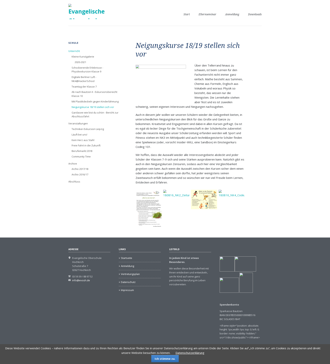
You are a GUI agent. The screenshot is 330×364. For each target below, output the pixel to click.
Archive (72, 163)
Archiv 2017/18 (80, 169)
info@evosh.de (81, 280)
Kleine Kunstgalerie (83, 56)
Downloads (255, 14)
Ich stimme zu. (165, 359)
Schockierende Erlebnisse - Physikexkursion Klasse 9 (87, 69)
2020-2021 (80, 62)
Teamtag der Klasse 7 (84, 86)
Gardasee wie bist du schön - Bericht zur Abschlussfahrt (95, 114)
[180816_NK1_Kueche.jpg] (149, 209)
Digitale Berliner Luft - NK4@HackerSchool (84, 79)
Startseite (126, 258)
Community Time (81, 156)
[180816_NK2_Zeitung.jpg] (176, 209)
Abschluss (74, 181)
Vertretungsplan (130, 274)
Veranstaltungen (78, 123)
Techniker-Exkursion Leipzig (88, 129)
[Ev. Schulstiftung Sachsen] (236, 291)
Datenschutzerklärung (190, 353)
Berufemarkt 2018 (82, 151)
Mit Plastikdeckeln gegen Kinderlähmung (95, 101)
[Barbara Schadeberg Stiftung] (245, 270)
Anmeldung (232, 14)
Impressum (127, 290)
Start (187, 14)
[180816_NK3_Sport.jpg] (204, 199)
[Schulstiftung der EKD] (227, 270)
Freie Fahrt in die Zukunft (86, 145)
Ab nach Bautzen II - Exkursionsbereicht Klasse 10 (94, 94)
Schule (73, 43)
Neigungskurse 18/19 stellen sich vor (93, 107)
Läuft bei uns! (79, 134)
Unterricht (74, 51)
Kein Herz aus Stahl (83, 140)
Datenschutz (128, 282)
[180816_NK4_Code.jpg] (232, 209)
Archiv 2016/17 (80, 174)
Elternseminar (207, 14)
